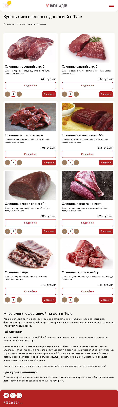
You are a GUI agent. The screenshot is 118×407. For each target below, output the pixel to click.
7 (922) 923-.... (12, 403)
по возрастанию (25, 24)
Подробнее (30, 85)
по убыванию (39, 24)
